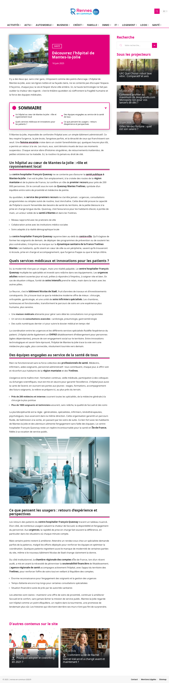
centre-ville (85, 236)
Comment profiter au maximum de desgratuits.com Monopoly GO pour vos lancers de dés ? (137, 98)
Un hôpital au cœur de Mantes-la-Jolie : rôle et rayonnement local (35, 115)
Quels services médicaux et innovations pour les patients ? (35, 122)
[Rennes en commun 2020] (84, 11)
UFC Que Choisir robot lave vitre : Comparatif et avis (135, 75)
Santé (57, 46)
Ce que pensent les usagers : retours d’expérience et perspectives (80, 122)
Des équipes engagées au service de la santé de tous (84, 115)
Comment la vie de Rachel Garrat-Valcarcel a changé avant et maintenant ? (84, 658)
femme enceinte (29, 142)
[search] (157, 11)
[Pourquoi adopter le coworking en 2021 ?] (33, 648)
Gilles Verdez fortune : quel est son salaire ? (135, 128)
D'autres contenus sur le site (33, 623)
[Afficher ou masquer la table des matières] (74, 108)
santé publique (94, 174)
